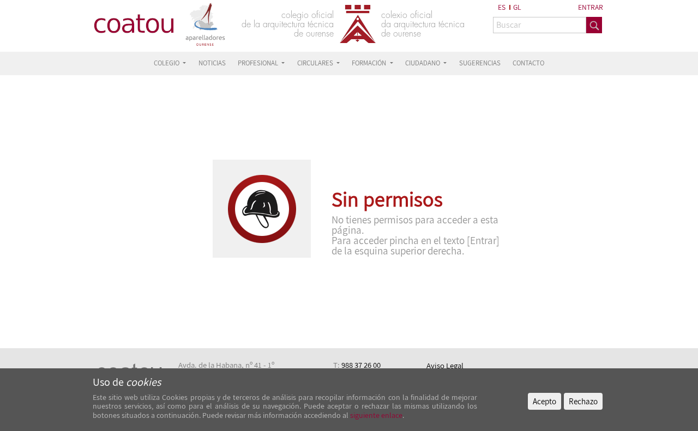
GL (517, 7)
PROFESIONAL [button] (259, 63)
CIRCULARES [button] (316, 63)
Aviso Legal (445, 365)
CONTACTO (528, 63)
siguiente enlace (375, 415)
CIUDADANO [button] (423, 63)
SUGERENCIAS (480, 63)
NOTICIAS (212, 63)
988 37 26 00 (361, 365)
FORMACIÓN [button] (370, 63)
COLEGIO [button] (167, 63)
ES (502, 7)
